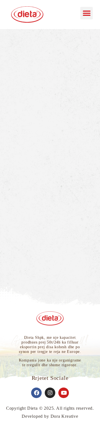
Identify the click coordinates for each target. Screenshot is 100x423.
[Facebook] (36, 393)
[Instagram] (50, 393)
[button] (86, 13)
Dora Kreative (64, 416)
